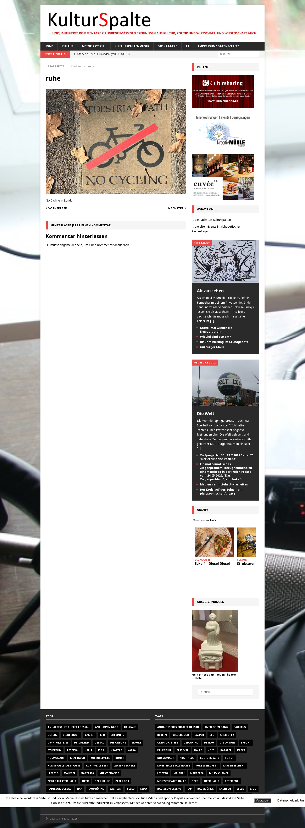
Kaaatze (116, 750)
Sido (143, 789)
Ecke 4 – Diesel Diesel (212, 563)
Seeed (131, 789)
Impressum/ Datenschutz (218, 46)
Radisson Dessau (60, 789)
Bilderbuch (71, 735)
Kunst (119, 758)
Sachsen (115, 789)
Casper (89, 735)
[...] (212, 321)
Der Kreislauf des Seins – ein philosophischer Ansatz (221, 491)
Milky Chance (109, 773)
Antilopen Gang (106, 727)
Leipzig (53, 773)
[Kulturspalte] (152, 39)
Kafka (132, 750)
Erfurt (136, 742)
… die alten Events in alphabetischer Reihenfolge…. (216, 229)
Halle (89, 750)
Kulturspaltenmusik (132, 46)
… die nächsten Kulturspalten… (212, 220)
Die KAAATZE (167, 46)
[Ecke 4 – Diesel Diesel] (214, 542)
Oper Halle (102, 781)
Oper (85, 781)
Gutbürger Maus (212, 347)
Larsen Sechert (124, 765)
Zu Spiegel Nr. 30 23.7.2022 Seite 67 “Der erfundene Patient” (226, 457)
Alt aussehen (210, 290)
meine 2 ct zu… (94, 46)
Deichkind (81, 742)
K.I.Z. (101, 750)
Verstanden (262, 800)
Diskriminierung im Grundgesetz (224, 342)
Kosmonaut (56, 758)
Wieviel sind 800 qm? (215, 337)
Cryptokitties (58, 742)
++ (187, 46)
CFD (102, 735)
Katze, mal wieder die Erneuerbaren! (216, 329)
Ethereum (54, 750)
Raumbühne (96, 789)
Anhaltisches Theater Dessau (68, 727)
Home (49, 46)
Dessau (99, 742)
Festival (73, 750)
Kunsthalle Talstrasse (64, 765)
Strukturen (246, 563)
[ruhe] (116, 192)
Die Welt (206, 413)
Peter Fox (122, 781)
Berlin (52, 735)
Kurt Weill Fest (97, 765)
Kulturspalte (100, 758)
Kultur (67, 46)
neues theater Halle (62, 781)
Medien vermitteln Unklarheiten (224, 484)
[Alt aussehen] (225, 280)
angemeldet (68, 245)
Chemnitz (117, 735)
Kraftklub (77, 758)
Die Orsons (118, 742)
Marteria (87, 773)
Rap (79, 789)
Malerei (69, 773)
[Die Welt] (225, 403)
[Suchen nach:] (238, 54)
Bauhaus (130, 727)
